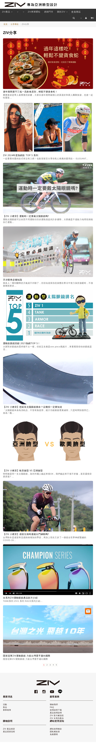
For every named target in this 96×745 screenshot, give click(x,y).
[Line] (60, 690)
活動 (5, 704)
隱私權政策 (55, 732)
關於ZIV (61, 12)
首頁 (6, 24)
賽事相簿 (7, 710)
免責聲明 (54, 734)
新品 (5, 707)
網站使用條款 (56, 729)
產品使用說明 (56, 713)
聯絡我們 (54, 704)
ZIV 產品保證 (9, 729)
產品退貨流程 (9, 732)
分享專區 (15, 24)
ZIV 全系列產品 (57, 718)
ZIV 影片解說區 (57, 715)
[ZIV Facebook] (36, 690)
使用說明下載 (56, 710)
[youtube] (52, 690)
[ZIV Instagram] (44, 690)
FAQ (52, 707)
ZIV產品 (6, 12)
